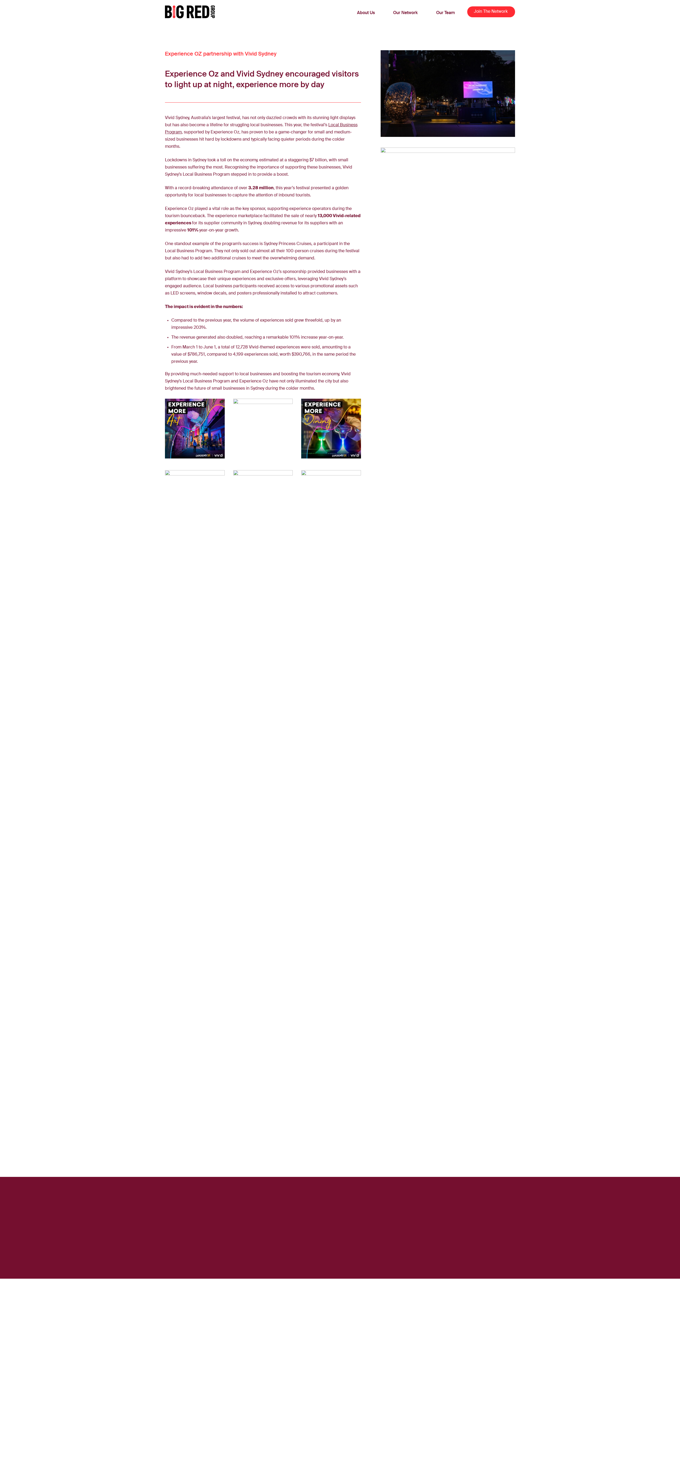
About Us (366, 13)
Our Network (405, 13)
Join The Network (491, 12)
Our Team (445, 13)
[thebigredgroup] (190, 12)
